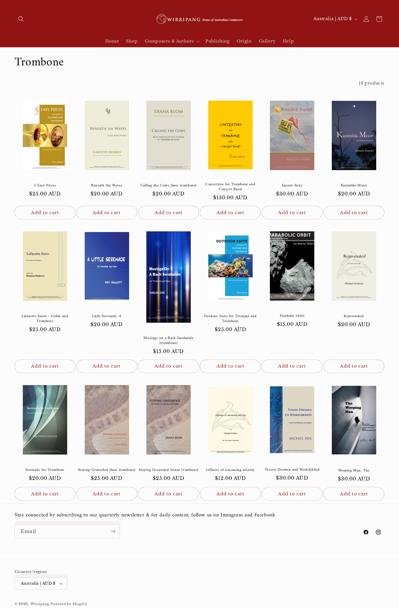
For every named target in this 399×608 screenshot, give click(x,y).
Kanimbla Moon (354, 185)
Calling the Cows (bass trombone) (168, 185)
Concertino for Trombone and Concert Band (230, 187)
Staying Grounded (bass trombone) (107, 470)
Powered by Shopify (69, 604)
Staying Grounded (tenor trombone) (168, 470)
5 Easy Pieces (45, 185)
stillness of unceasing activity (230, 470)
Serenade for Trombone (44, 470)
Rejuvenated (354, 316)
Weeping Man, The (353, 470)
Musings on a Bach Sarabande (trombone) (168, 341)
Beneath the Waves (106, 185)
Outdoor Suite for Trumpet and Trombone (230, 319)
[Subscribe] (113, 531)
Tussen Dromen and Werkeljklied (292, 469)
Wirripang (39, 604)
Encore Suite (292, 185)
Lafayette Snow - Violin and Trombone (45, 319)
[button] (21, 19)
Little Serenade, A (107, 316)
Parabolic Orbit (292, 316)
